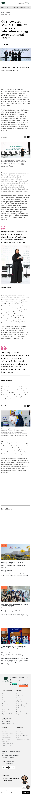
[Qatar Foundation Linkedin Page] (10, 767)
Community (10, 611)
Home (2, 7)
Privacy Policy (23, 795)
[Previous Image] (25, 137)
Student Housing (20, 706)
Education (9, 570)
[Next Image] (28, 137)
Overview (18, 693)
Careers (4, 706)
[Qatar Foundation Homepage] (3, 3)
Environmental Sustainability (6, 740)
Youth (11, 653)
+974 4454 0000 (8, 763)
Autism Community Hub (22, 739)
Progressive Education (7, 655)
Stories (9, 7)
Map (3, 708)
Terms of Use (4, 795)
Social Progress (20, 655)
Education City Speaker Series (22, 736)
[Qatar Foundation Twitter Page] (3, 767)
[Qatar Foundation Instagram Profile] (13, 767)
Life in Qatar (19, 733)
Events (4, 699)
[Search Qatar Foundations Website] (28, 3)
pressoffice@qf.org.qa (8, 723)
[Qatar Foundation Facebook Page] (6, 767)
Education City (6, 695)
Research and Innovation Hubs (6, 736)
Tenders (4, 712)
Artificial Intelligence (7, 743)
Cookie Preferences (13, 795)
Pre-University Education (20, 696)
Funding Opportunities (22, 704)
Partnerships (5, 704)
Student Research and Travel (22, 709)
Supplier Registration (7, 714)
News (2, 570)
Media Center (5, 701)
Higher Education (20, 699)
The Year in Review (7, 710)
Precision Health (6, 745)
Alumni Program (20, 712)
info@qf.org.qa (10, 761)
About (3, 693)
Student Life (19, 701)
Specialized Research (7, 733)
